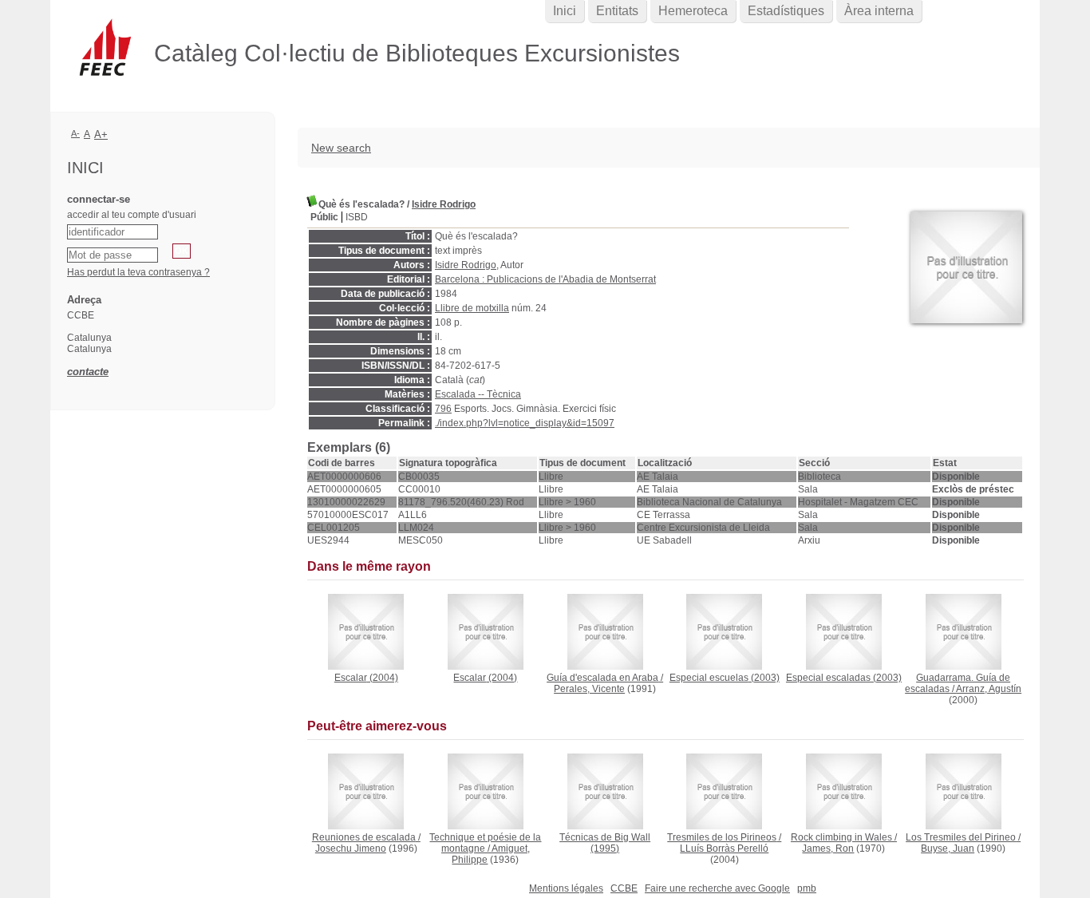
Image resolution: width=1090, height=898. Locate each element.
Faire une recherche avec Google (717, 888)
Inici (564, 11)
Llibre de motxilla (472, 308)
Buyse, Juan (947, 848)
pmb (806, 888)
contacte (88, 372)
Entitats (617, 11)
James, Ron (828, 848)
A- (75, 133)
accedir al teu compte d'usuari (131, 214)
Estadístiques (786, 11)
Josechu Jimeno (350, 848)
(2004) (366, 677)
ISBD (357, 217)
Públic (324, 217)
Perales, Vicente (589, 688)
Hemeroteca (693, 11)
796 (443, 408)
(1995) (604, 843)
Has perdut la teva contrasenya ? (138, 272)
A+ (101, 134)
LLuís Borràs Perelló (724, 848)
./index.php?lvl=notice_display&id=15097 (524, 423)
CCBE (624, 888)
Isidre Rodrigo (444, 204)
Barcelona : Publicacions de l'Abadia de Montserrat (545, 279)
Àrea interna (879, 11)
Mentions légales (566, 888)
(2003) (724, 677)
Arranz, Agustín (988, 688)
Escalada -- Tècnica (478, 394)
